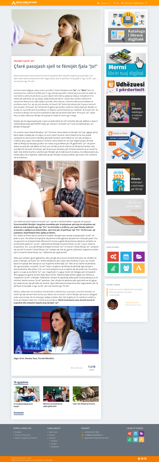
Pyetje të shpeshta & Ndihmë (25, 438)
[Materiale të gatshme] (113, 256)
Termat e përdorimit (22, 435)
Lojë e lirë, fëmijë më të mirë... (84, 404)
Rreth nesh (52, 432)
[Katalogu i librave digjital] (139, 256)
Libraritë (51, 438)
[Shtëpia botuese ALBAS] (139, 268)
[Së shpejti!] (126, 256)
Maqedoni (55, 447)
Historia (51, 435)
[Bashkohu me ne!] (126, 268)
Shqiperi (54, 441)
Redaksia (18, 432)
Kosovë (54, 444)
